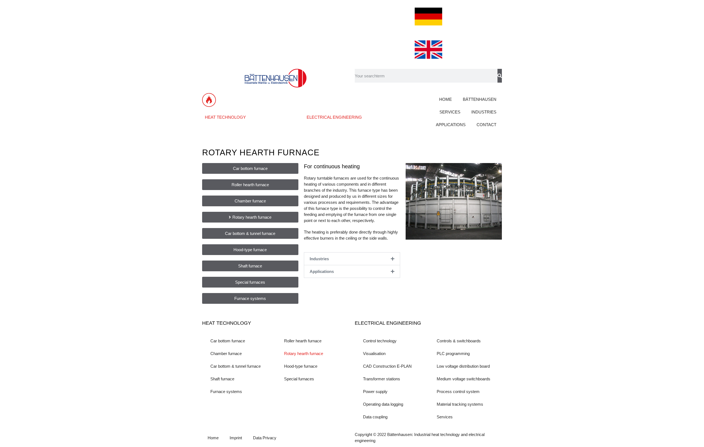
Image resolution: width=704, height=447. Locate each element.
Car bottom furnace (227, 340)
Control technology (380, 340)
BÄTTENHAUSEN (479, 99)
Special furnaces (299, 378)
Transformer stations (381, 378)
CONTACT (486, 124)
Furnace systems (226, 391)
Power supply (375, 391)
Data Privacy (264, 437)
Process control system (458, 391)
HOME (445, 99)
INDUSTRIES (483, 112)
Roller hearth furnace (302, 340)
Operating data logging (383, 404)
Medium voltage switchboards (463, 378)
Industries (319, 258)
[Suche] (499, 76)
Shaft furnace (222, 378)
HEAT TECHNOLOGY (225, 117)
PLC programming (453, 353)
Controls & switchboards (459, 340)
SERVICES (449, 112)
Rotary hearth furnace (303, 353)
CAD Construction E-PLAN (387, 366)
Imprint (236, 437)
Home (213, 437)
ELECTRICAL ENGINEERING (334, 117)
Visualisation (374, 353)
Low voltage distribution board (463, 366)
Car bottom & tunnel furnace (235, 366)
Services (445, 417)
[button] (352, 259)
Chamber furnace (226, 353)
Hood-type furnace (300, 366)
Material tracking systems (460, 404)
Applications (322, 271)
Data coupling (375, 417)
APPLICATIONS (451, 124)
